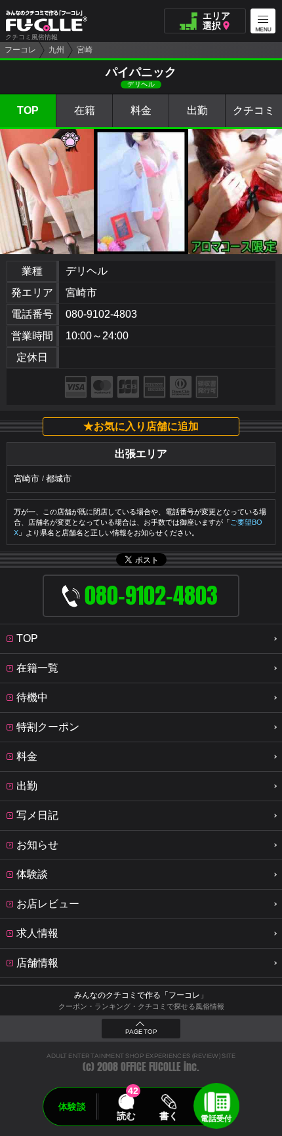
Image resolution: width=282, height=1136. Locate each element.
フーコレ (20, 49)
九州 (56, 49)
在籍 (84, 110)
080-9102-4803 (101, 314)
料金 (141, 110)
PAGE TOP (141, 1032)
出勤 (197, 110)
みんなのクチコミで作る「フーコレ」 (141, 995)
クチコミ (254, 110)
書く (168, 1115)
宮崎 (84, 49)
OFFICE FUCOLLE (151, 1066)
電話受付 (216, 1118)
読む (126, 1115)
